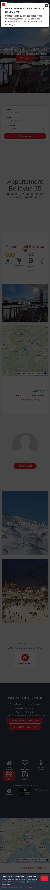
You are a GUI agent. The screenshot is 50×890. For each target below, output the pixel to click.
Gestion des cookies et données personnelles (17, 887)
